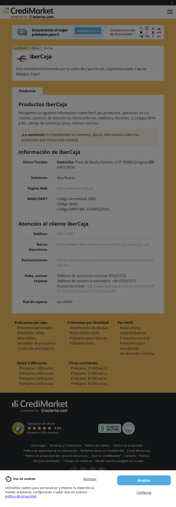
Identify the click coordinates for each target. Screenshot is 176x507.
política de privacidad (20, 496)
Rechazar (90, 479)
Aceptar (144, 480)
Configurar (144, 492)
